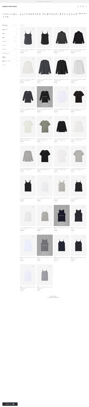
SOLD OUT (44, 96)
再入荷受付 (45, 103)
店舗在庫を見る (45, 105)
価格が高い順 (82, 13)
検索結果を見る (10, 404)
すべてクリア (15, 25)
